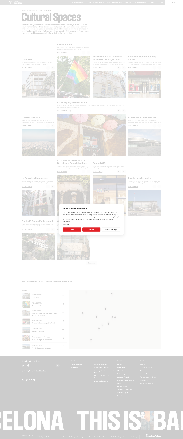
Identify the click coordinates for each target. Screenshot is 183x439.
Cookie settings (111, 229)
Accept (71, 229)
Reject (91, 229)
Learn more (66, 224)
